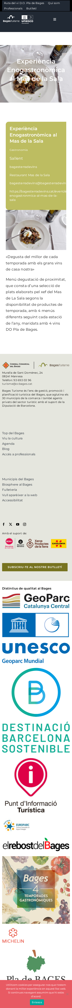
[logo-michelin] (13, 929)
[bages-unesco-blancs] (18, 15)
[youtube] (17, 524)
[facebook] (3, 524)
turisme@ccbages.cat (17, 384)
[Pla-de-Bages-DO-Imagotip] (36, 948)
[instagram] (24, 524)
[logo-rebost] (36, 838)
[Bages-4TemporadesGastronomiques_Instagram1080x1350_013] (36, 857)
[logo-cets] (16, 819)
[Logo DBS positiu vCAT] (36, 669)
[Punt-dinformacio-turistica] (31, 758)
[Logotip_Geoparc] (36, 595)
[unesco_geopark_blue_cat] (36, 614)
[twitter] (10, 524)
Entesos (37, 1002)
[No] (67, 994)
